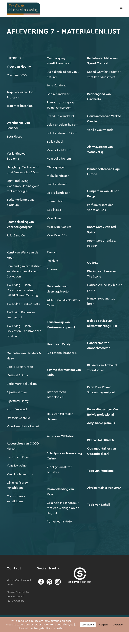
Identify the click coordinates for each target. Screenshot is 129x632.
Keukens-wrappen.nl (61, 327)
